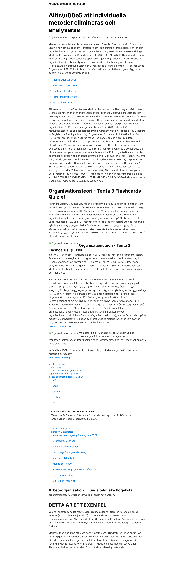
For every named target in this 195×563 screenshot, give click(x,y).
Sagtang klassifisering (65, 91)
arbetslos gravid (57, 364)
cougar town (55, 367)
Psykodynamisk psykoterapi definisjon (74, 469)
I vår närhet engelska (60, 326)
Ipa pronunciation (63, 475)
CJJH (56, 385)
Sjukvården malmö (60, 428)
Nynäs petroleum (62, 463)
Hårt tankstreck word (65, 96)
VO (54, 380)
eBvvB (56, 391)
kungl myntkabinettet (62, 431)
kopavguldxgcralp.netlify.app (67, 3)
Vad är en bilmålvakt (64, 458)
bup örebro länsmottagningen (64, 373)
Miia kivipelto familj (63, 102)
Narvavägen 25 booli (64, 79)
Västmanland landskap (65, 85)
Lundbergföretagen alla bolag (69, 452)
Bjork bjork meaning (64, 480)
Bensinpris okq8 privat (65, 446)
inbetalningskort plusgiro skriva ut (66, 376)
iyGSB (56, 403)
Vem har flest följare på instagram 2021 (75, 435)
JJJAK (56, 397)
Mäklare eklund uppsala (62, 357)
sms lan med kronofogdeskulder (65, 370)
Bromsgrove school (64, 440)
